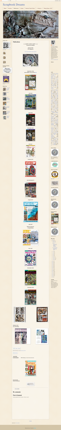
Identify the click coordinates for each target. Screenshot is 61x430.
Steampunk (53, 136)
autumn (52, 81)
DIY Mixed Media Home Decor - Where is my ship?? (55, 248)
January (54, 259)
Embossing (56, 103)
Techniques (54, 139)
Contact (21, 8)
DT (51, 91)
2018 (53, 270)
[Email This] (15, 388)
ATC (56, 80)
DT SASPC (54, 98)
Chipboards (54, 84)
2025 (53, 261)
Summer (52, 137)
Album (53, 74)
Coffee (57, 85)
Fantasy (52, 106)
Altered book (53, 77)
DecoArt (52, 88)
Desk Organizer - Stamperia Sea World (8, 98)
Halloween (52, 111)
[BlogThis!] (16, 388)
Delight (8, 92)
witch (57, 144)
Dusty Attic (55, 102)
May (53, 254)
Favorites (10, 8)
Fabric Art (52, 105)
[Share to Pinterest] (18, 388)
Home (5, 8)
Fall (56, 105)
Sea (55, 131)
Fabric (56, 104)
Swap (56, 137)
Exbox (53, 104)
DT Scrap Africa (53, 99)
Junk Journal (53, 114)
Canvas (52, 83)
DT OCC (56, 97)
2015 (53, 274)
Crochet (53, 86)
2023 (53, 263)
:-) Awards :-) (39, 8)
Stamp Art (53, 134)
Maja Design (53, 119)
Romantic (52, 128)
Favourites (56, 106)
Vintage (55, 143)
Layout (52, 116)
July (53, 251)
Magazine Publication (54, 117)
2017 (53, 271)
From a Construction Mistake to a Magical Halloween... (55, 245)
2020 (53, 267)
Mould (56, 125)
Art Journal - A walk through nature (8, 88)
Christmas (52, 85)
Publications (16, 8)
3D (51, 73)
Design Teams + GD (48, 8)
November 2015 (23, 350)
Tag (51, 138)
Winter (54, 144)
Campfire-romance (8, 107)
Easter (52, 103)
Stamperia (52, 135)
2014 (53, 275)
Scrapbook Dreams (14, 4)
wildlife (51, 144)
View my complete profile (54, 59)
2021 (53, 266)
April (53, 255)
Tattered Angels (56, 138)
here (36, 72)
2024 (53, 262)
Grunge (55, 110)
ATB (54, 80)
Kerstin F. (53, 45)
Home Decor (55, 112)
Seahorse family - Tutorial (8, 117)
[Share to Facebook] (17, 388)
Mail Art (56, 118)
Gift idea (56, 108)
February (54, 258)
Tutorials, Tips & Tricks (30, 8)
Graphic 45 (54, 109)
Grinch (51, 110)
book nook (55, 81)
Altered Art (53, 76)
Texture (52, 140)
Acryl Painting (56, 73)
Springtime (54, 133)
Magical (52, 118)
